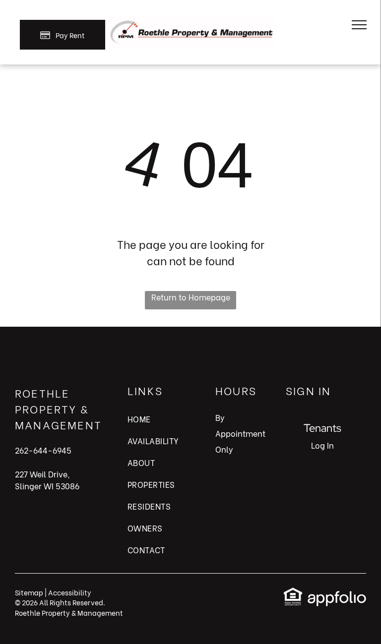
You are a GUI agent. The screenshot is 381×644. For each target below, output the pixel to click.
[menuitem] (159, 424)
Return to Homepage (190, 296)
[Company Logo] (190, 21)
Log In (322, 445)
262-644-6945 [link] (43, 450)
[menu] (359, 25)
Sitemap (29, 592)
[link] (293, 592)
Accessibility (69, 592)
